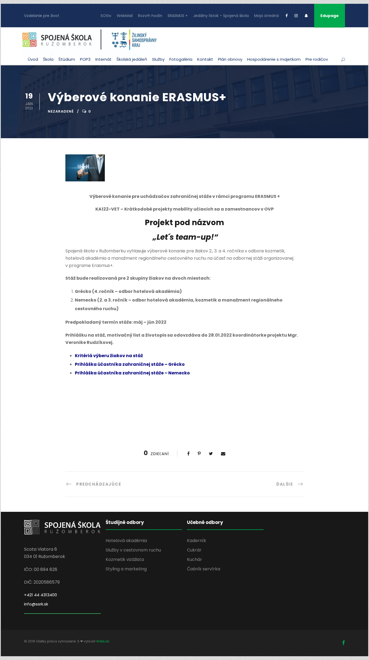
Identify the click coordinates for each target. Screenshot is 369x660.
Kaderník (196, 540)
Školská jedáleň (131, 59)
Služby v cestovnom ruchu (133, 550)
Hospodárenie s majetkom (274, 59)
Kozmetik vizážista (125, 559)
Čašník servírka (203, 569)
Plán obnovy (230, 59)
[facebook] (287, 15)
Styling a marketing (126, 569)
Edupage (329, 15)
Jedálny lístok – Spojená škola (221, 15)
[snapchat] (306, 15)
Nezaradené (61, 111)
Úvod (33, 59)
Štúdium (66, 59)
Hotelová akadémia (126, 540)
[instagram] (296, 15)
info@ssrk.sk (36, 604)
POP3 (85, 59)
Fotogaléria (180, 59)
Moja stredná (266, 15)
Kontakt (205, 59)
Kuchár (194, 559)
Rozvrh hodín (150, 15)
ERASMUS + (178, 15)
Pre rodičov (317, 59)
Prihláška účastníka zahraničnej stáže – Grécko (130, 364)
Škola (48, 59)
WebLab (102, 641)
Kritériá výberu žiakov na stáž (109, 356)
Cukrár (194, 550)
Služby (158, 59)
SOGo (105, 15)
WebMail (125, 15)
